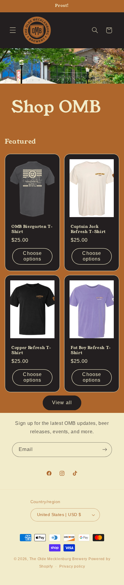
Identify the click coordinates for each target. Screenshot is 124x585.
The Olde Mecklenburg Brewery (58, 559)
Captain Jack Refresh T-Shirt (88, 229)
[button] (13, 30)
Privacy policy (72, 566)
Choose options (32, 256)
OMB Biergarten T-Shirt (32, 229)
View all (62, 402)
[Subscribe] (105, 449)
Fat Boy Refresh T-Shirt (91, 350)
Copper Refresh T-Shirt (31, 350)
